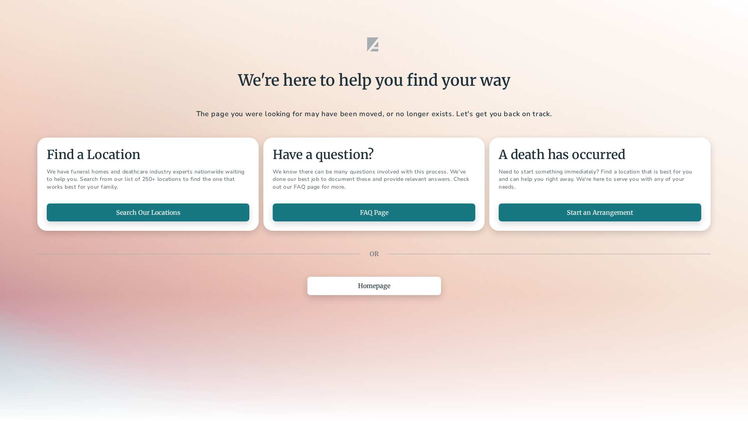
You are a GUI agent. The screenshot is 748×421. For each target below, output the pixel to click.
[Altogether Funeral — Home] (374, 44)
